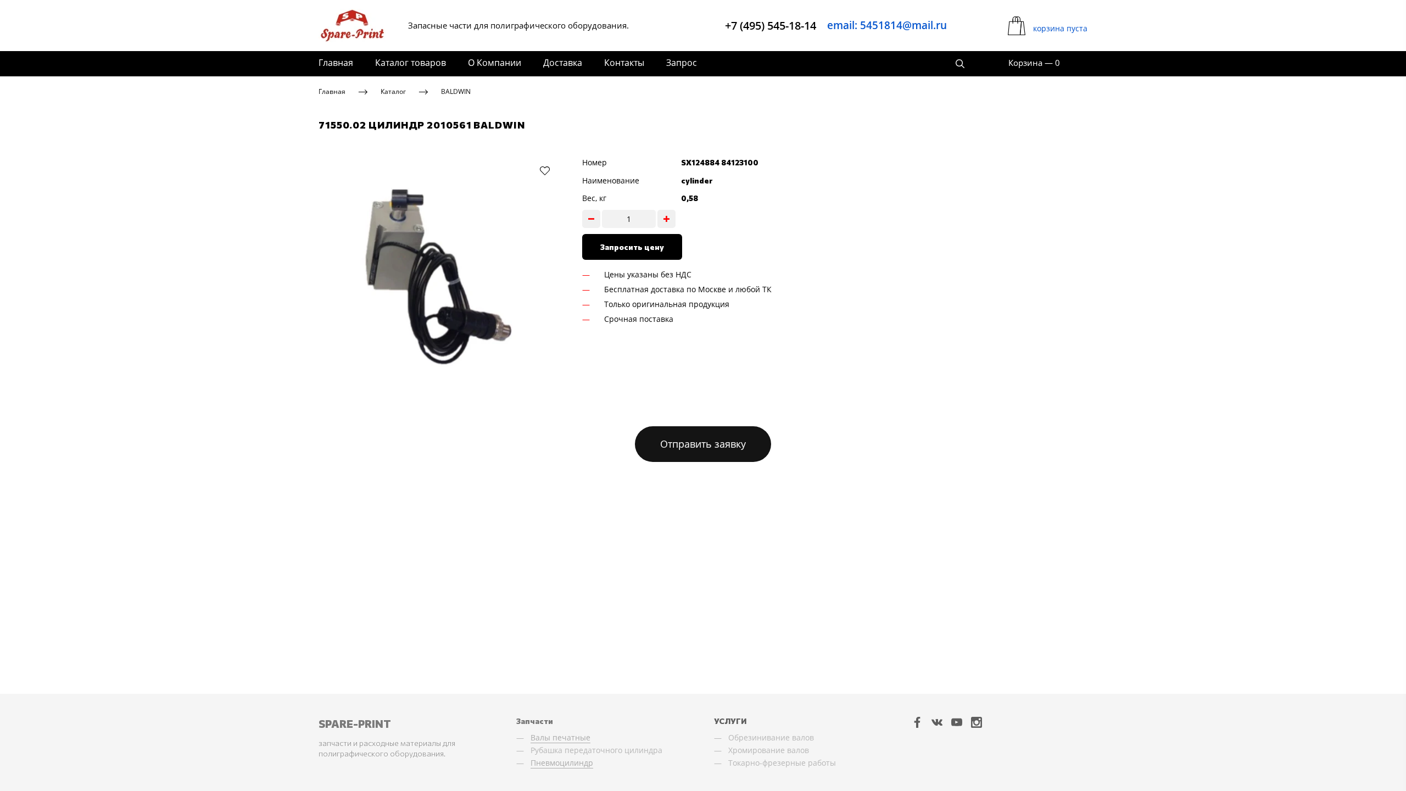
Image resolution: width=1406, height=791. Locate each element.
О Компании (494, 63)
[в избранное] (545, 170)
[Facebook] (917, 722)
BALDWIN (456, 91)
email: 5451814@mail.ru (887, 25)
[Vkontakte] (936, 722)
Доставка (562, 63)
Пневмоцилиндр (562, 762)
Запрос (681, 63)
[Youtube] (956, 722)
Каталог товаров (410, 63)
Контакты (624, 63)
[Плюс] (666, 219)
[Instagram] (976, 722)
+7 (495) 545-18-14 (770, 25)
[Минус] (591, 219)
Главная (336, 63)
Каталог (393, 91)
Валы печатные (560, 737)
